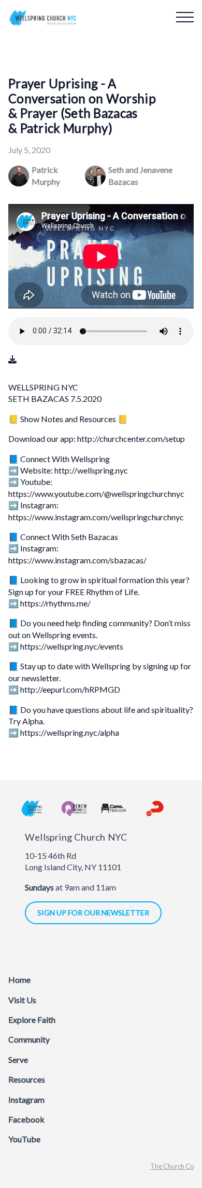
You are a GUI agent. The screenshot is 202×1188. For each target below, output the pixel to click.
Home (19, 979)
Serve (18, 1059)
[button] (185, 17)
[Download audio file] (12, 359)
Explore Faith (31, 1019)
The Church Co (172, 1166)
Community (29, 1039)
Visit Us (22, 1000)
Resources (26, 1079)
